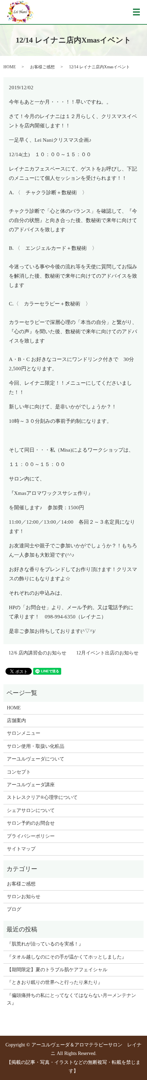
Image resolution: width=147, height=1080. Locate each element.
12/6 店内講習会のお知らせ (37, 652)
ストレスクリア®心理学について (42, 797)
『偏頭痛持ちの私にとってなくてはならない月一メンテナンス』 (71, 999)
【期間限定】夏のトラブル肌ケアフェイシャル (57, 969)
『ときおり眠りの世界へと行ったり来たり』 (55, 982)
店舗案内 (16, 720)
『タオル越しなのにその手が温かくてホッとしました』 (66, 957)
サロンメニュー (23, 733)
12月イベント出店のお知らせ (107, 652)
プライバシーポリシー (31, 836)
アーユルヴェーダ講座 (31, 784)
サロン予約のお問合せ (31, 823)
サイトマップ (21, 848)
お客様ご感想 (42, 67)
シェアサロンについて (31, 810)
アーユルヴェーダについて (35, 759)
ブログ (14, 909)
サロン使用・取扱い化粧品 (35, 746)
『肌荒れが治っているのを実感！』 (45, 944)
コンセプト (19, 772)
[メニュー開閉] (136, 12)
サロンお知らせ (23, 896)
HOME (9, 67)
